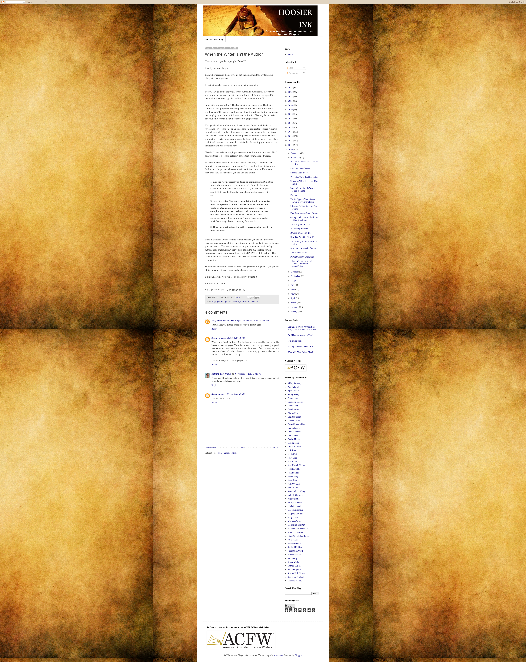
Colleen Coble (294, 420)
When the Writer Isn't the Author (304, 176)
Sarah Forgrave (294, 569)
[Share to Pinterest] (258, 297)
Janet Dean (292, 457)
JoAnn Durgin (294, 476)
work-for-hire (253, 301)
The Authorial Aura (299, 252)
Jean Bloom (293, 461)
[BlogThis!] (250, 297)
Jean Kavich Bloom (296, 465)
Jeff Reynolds (294, 468)
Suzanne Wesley (295, 580)
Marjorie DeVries (295, 513)
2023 (290, 91)
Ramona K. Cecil (295, 550)
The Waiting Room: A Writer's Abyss (303, 242)
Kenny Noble (293, 498)
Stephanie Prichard (296, 576)
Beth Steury (293, 398)
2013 (290, 136)
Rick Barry (292, 558)
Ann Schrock (293, 386)
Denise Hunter (294, 439)
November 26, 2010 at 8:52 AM (248, 373)
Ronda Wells (293, 561)
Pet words (294, 194)
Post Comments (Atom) (227, 452)
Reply (214, 328)
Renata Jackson (294, 554)
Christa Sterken (294, 416)
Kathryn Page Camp (229, 301)
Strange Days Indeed (299, 172)
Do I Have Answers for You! (300, 335)
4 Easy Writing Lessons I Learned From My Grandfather (301, 263)
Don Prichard (293, 442)
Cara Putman (293, 409)
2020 (290, 105)
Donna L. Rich (294, 446)
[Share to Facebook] (255, 297)
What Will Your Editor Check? (301, 352)
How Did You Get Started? (302, 237)
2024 (290, 87)
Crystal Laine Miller (296, 424)
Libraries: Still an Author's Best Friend (304, 207)
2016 (290, 122)
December (295, 153)
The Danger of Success (300, 224)
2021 (290, 100)
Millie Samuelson (295, 532)
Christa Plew (293, 413)
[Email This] (248, 297)
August (294, 280)
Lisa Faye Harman (295, 509)
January (294, 311)
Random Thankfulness (300, 168)
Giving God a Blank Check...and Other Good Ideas (304, 218)
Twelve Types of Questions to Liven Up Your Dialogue (303, 200)
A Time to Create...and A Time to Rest (304, 162)
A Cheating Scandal (299, 228)
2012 (290, 140)
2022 (290, 96)
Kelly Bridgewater (296, 494)
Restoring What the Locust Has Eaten (304, 182)
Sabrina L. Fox (294, 565)
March (294, 302)
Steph (214, 337)
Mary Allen (293, 517)
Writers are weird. (295, 340)
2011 (290, 144)
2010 (290, 149)
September (296, 276)
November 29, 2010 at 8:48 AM (231, 394)
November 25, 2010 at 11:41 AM (254, 320)
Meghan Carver (294, 521)
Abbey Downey (294, 383)
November (295, 157)
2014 (290, 131)
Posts (290, 67)
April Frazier (293, 390)
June (293, 289)
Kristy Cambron (295, 502)
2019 (290, 109)
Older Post (273, 447)
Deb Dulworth (294, 435)
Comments (293, 73)
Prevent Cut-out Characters (302, 256)
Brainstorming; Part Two (300, 232)
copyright (216, 301)
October (294, 271)
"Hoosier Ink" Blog (214, 39)
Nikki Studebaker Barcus (298, 535)
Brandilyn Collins (295, 401)
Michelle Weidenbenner (298, 528)
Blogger (298, 655)
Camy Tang (293, 405)
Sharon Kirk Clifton (296, 573)
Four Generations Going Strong (304, 213)
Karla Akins (293, 487)
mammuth (278, 655)
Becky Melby (293, 394)
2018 (290, 113)
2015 (290, 127)
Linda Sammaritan (296, 506)
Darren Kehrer (294, 427)
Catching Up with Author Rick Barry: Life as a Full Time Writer (302, 328)
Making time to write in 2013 (300, 346)
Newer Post (211, 447)
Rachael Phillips (295, 547)
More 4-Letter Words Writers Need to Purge (302, 189)
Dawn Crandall (294, 431)
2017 (290, 118)
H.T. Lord (292, 450)
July (293, 284)
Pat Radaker (293, 539)
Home (242, 447)
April (293, 298)
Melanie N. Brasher (296, 524)
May (293, 293)
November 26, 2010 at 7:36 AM (231, 337)
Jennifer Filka (293, 472)
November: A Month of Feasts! (303, 248)
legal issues (242, 301)
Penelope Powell (295, 543)
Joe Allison (292, 480)
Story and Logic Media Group (225, 320)
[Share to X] (253, 297)
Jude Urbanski (294, 483)
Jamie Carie (293, 454)
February (295, 306)
